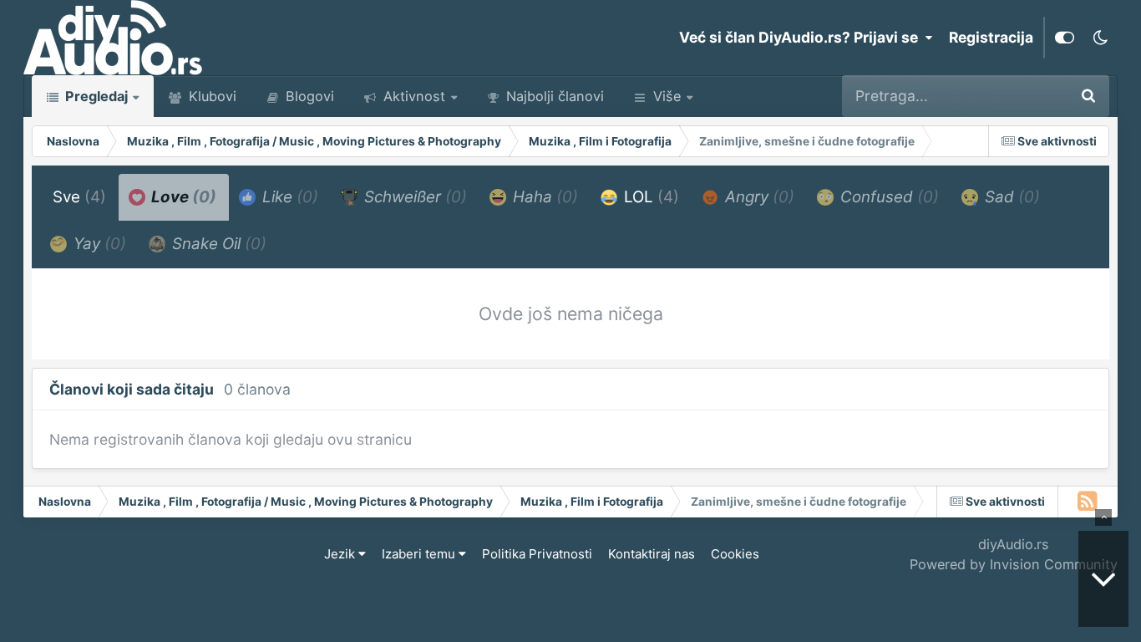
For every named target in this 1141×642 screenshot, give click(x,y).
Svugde (1018, 96)
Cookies (735, 554)
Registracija (991, 37)
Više (667, 96)
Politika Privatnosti (537, 554)
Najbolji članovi (553, 96)
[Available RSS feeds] (1087, 501)
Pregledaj (95, 96)
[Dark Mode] (1100, 38)
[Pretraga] (1088, 96)
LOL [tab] (649, 196)
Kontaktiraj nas (651, 554)
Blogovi (307, 96)
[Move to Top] (1103, 517)
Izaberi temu (420, 554)
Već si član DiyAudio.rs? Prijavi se (802, 37)
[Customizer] (1065, 38)
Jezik (341, 554)
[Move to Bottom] (1103, 579)
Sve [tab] (79, 196)
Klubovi (210, 96)
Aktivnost (412, 96)
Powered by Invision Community (1014, 564)
